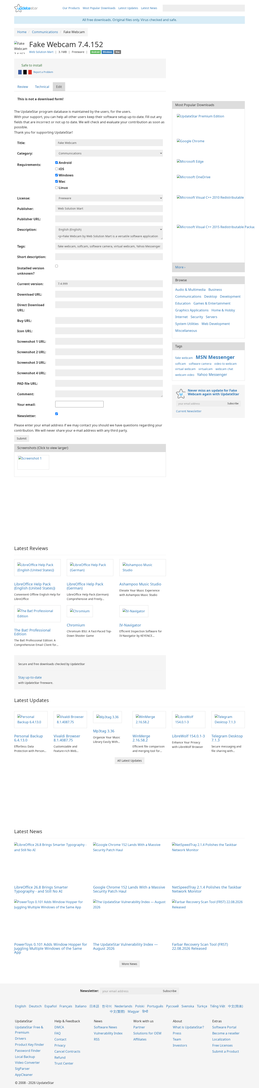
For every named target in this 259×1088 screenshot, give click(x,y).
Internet (181, 317)
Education (183, 303)
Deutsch (35, 1006)
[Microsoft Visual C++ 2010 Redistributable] (211, 197)
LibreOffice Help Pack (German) (85, 586)
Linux (63, 188)
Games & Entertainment (211, 303)
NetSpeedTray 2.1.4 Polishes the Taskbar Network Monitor (206, 889)
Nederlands (123, 1006)
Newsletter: (89, 991)
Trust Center (63, 1063)
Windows (65, 175)
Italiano (81, 1006)
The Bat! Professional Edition (32, 632)
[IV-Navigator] (134, 611)
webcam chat (224, 369)
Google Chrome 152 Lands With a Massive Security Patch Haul (129, 889)
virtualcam (205, 369)
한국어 (107, 1006)
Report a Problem (43, 72)
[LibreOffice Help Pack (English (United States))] (37, 567)
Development (230, 296)
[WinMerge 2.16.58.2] (149, 719)
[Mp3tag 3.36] (107, 717)
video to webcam (225, 364)
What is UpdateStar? (188, 1027)
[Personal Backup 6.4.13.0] (30, 719)
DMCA (59, 1027)
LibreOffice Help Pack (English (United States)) (34, 586)
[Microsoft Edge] (191, 161)
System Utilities (187, 324)
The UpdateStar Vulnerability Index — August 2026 (125, 946)
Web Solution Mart (41, 52)
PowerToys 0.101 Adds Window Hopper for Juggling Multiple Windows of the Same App (50, 948)
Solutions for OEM (147, 1033)
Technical (42, 86)
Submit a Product (225, 1051)
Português (155, 1006)
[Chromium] (80, 611)
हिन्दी (145, 1011)
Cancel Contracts (67, 1051)
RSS (97, 1039)
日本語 (94, 1006)
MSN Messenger (215, 357)
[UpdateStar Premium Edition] (201, 116)
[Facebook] (20, 72)
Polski (139, 1006)
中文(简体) (235, 1006)
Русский (172, 1006)
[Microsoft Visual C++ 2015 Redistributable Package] (216, 227)
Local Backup (25, 1056)
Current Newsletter (189, 411)
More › (180, 267)
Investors (180, 1045)
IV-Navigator (130, 625)
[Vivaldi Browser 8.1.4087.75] (70, 719)
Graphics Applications (192, 310)
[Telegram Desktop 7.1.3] (228, 719)
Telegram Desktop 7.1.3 (227, 738)
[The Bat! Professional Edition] (37, 613)
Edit (59, 86)
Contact (60, 1039)
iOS (61, 169)
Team (177, 1039)
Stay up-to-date (30, 677)
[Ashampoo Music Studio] (143, 567)
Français (65, 1006)
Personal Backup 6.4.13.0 (28, 738)
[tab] (23, 86)
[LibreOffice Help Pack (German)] (90, 567)
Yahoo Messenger (212, 374)
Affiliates (139, 1039)
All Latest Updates (129, 760)
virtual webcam (185, 369)
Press (177, 1033)
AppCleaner (24, 1074)
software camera (200, 364)
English (20, 1006)
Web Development (216, 324)
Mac (61, 181)
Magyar (133, 1011)
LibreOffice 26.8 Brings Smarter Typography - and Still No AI (41, 889)
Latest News (149, 8)
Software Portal (224, 1027)
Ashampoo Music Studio (140, 584)
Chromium (76, 625)
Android (65, 162)
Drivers (20, 1038)
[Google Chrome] (191, 141)
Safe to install (31, 65)
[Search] (241, 8)
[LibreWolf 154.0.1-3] (188, 719)
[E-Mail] (30, 72)
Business (215, 289)
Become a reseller (226, 1033)
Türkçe (202, 1006)
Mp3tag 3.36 (103, 730)
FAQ (57, 1033)
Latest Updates (128, 8)
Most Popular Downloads (99, 8)
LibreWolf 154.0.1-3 (188, 736)
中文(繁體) (117, 1011)
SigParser (22, 1068)
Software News (105, 1027)
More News (129, 964)
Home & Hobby (223, 310)
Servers (211, 317)
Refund (60, 1057)
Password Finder (28, 1050)
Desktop (210, 296)
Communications (188, 296)
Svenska (188, 1006)
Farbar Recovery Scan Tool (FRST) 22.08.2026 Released (200, 946)
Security (197, 317)
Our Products (71, 8)
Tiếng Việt (217, 1006)
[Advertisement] (90, 509)
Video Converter (27, 1062)
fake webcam (184, 358)
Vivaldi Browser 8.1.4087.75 (67, 738)
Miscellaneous (186, 330)
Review (22, 86)
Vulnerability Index (108, 1033)
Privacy (59, 1045)
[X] (25, 72)
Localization (221, 1039)
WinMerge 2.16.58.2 (141, 738)
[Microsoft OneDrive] (194, 177)
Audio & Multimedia (190, 289)
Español (51, 1006)
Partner (139, 1027)
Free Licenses (222, 1045)
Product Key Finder (29, 1044)
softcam (180, 364)
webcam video (184, 375)
